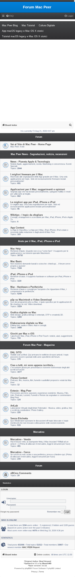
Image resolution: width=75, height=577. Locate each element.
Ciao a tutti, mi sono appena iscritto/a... (32, 365)
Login (4, 489)
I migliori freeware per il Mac (26, 174)
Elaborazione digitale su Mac (26, 323)
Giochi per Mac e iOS (22, 333)
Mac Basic (16, 261)
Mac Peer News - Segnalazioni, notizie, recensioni (39, 154)
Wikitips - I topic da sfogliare (26, 215)
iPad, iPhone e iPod (21, 274)
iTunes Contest (18, 378)
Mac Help (15, 248)
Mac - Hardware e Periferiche (26, 287)
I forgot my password (9, 512)
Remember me (54, 512)
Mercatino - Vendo (20, 439)
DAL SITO (15, 352)
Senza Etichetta (19, 418)
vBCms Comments (20, 473)
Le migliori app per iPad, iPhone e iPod (32, 202)
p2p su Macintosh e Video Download (31, 299)
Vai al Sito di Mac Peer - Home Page (30, 144)
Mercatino (38, 432)
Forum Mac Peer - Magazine (39, 345)
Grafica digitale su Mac (23, 312)
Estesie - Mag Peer (20, 390)
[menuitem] (9, 16)
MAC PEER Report (31, 547)
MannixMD (46, 563)
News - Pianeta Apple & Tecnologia (30, 161)
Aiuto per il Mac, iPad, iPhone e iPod (39, 241)
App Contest (17, 227)
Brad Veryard (45, 561)
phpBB (28, 568)
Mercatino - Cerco (20, 452)
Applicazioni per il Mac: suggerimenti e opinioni (37, 189)
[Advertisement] (37, 79)
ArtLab (14, 405)
